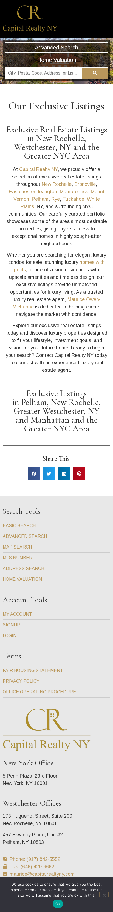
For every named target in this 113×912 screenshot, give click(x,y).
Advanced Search (56, 48)
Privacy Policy (21, 681)
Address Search (23, 568)
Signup (11, 624)
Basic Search (19, 525)
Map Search (17, 547)
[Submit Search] (95, 73)
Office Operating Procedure (39, 692)
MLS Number (17, 557)
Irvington (47, 191)
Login (9, 635)
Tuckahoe (73, 199)
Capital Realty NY (38, 169)
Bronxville (85, 184)
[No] (104, 894)
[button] (104, 19)
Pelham (40, 199)
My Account (17, 614)
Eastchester (22, 191)
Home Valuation (56, 60)
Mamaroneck (74, 191)
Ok (57, 904)
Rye (55, 199)
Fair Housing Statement (33, 670)
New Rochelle (57, 184)
